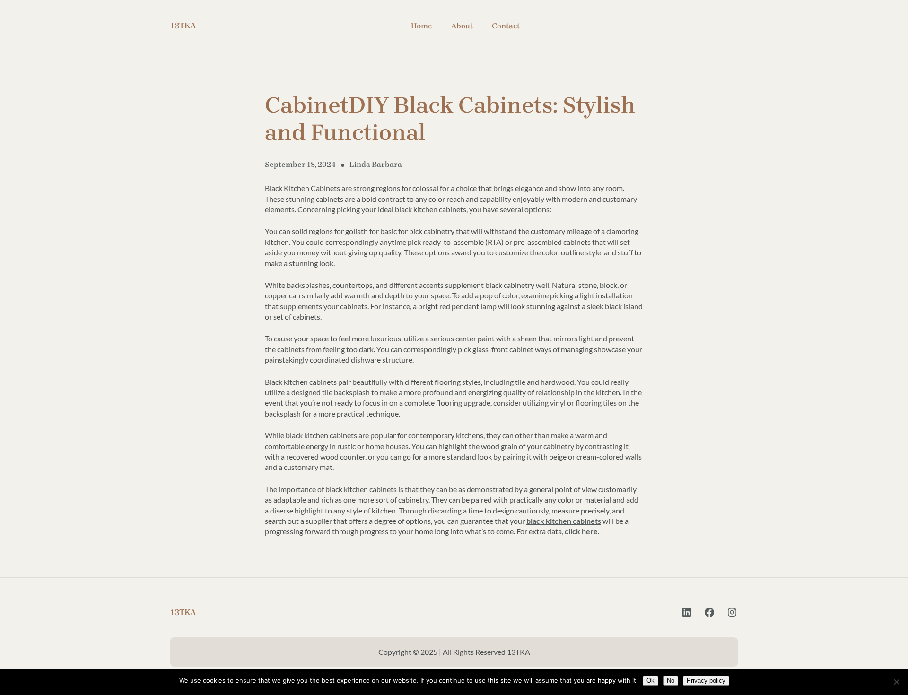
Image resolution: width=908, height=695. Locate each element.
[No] (896, 681)
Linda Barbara (375, 164)
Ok (650, 680)
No (670, 680)
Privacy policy (706, 680)
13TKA (183, 25)
